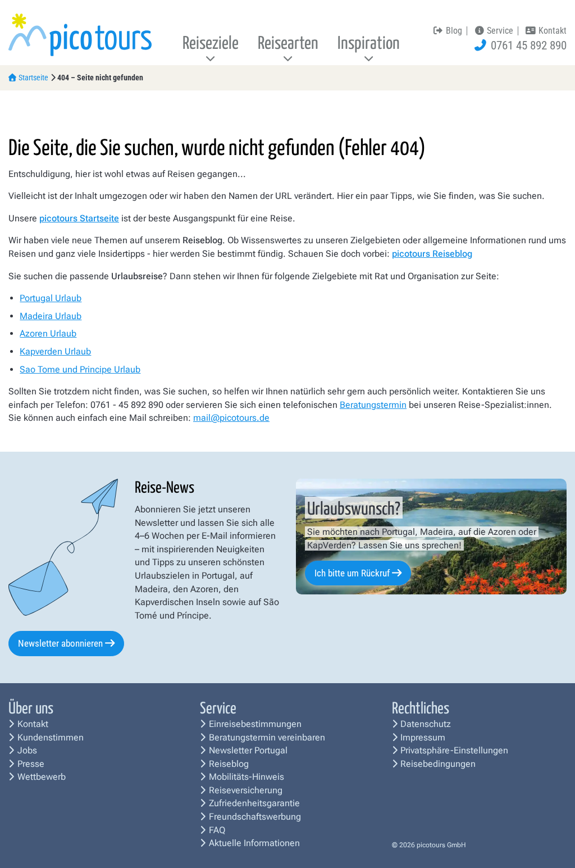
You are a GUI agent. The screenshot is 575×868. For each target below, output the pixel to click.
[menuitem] (210, 44)
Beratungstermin (373, 404)
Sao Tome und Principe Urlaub (80, 369)
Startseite (33, 77)
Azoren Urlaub (48, 333)
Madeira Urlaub (50, 316)
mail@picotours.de (231, 417)
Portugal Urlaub (50, 298)
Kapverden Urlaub (55, 351)
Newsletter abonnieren (60, 643)
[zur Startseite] (80, 34)
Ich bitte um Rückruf (352, 573)
